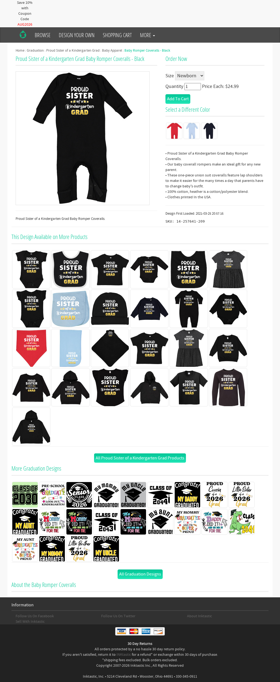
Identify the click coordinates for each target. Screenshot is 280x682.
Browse (43, 35)
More (146, 35)
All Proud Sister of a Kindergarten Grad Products (140, 458)
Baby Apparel (112, 50)
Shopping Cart (117, 35)
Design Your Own (77, 35)
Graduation (35, 50)
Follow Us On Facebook (35, 616)
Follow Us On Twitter (118, 616)
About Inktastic (199, 616)
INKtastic (123, 654)
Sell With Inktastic (30, 621)
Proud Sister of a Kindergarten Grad (73, 50)
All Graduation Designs (140, 574)
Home (20, 50)
